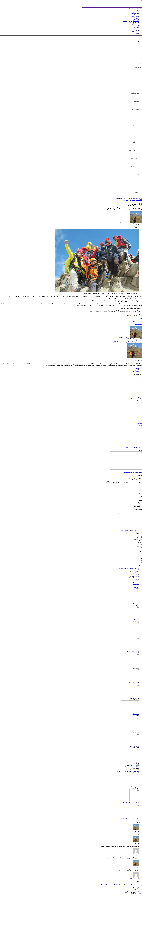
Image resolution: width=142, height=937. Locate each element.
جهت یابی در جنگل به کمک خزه (130, 802)
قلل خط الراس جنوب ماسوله (131, 21)
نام (141, 497)
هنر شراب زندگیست (133, 730)
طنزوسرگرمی (135, 93)
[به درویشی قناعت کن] (130, 744)
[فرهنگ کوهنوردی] (126, 394)
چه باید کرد (132, 182)
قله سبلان (136, 14)
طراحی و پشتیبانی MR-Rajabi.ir (108, 884)
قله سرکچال (135, 19)
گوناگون (136, 117)
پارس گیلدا (139, 318)
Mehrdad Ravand (134, 878)
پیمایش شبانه (135, 16)
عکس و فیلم (135, 109)
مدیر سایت (127, 222)
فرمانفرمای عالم (134, 22)
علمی (133, 142)
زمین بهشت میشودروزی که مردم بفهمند (128, 771)
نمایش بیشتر (138, 340)
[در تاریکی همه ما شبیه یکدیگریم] (132, 765)
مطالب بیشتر (138, 324)
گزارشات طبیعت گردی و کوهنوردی (129, 198)
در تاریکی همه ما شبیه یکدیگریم (130, 766)
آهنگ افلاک (136, 27)
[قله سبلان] (130, 618)
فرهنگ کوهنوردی (136, 398)
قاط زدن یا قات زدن (133, 786)
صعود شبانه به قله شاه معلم (133, 472)
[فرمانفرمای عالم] (130, 696)
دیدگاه (140, 494)
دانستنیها (136, 101)
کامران (137, 855)
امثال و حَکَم (132, 150)
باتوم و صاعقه (135, 13)
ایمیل (140, 500)
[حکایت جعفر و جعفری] (130, 760)
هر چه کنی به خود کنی (133, 17)
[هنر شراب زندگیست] (130, 729)
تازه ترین (136, 587)
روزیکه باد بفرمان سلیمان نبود (132, 447)
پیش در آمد (136, 584)
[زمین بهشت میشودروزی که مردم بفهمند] (132, 769)
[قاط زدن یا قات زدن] (130, 785)
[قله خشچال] (130, 712)
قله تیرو (136, 25)
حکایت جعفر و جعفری (133, 762)
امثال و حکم (135, 574)
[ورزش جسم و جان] (126, 419)
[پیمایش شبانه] (130, 634)
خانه (137, 76)
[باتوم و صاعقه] (130, 602)
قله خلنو (136, 532)
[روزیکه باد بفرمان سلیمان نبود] (126, 444)
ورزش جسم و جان (136, 422)
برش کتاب (132, 166)
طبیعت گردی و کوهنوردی (132, 84)
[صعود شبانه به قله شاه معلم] (126, 469)
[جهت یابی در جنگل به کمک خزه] (134, 801)
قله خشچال (135, 24)
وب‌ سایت (139, 503)
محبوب (137, 588)
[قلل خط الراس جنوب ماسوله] (130, 681)
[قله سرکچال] (130, 665)
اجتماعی (133, 158)
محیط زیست (131, 133)
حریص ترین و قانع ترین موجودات (130, 818)
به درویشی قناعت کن (133, 746)
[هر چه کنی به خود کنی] (130, 649)
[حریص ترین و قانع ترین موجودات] (130, 816)
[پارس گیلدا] (138, 67)
